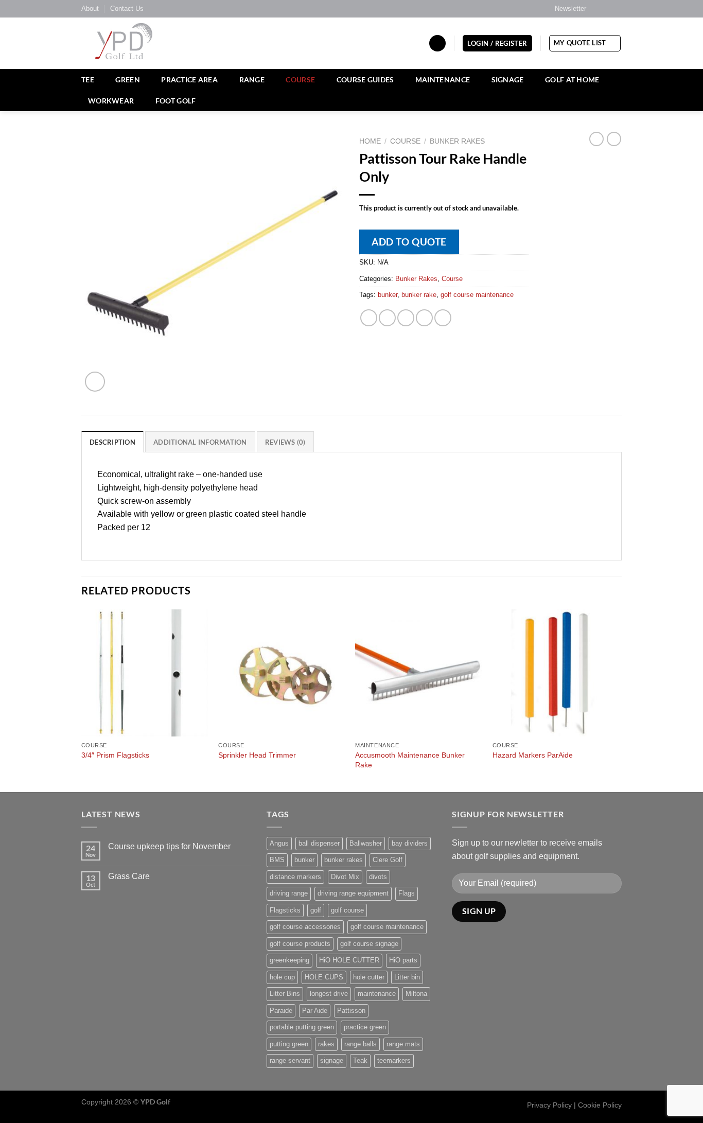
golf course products (300, 943)
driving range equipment (353, 893)
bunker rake (418, 295)
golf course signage (369, 943)
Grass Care (129, 876)
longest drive (329, 993)
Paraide (281, 1010)
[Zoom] (95, 382)
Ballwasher (365, 843)
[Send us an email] (616, 8)
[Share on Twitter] (387, 317)
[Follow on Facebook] (597, 8)
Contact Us (127, 8)
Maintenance (442, 79)
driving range (289, 893)
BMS (277, 860)
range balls (360, 1044)
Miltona (416, 993)
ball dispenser (319, 843)
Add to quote (409, 242)
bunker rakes (343, 860)
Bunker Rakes (457, 141)
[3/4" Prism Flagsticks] (144, 672)
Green (127, 79)
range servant (290, 1060)
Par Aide (314, 1010)
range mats (403, 1044)
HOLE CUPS (324, 977)
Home (370, 141)
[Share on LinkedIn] (442, 317)
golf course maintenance (477, 295)
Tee (87, 79)
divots (378, 877)
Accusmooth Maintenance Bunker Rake (410, 760)
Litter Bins (285, 993)
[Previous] (82, 699)
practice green (365, 1027)
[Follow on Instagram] (607, 8)
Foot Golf (175, 100)
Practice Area (189, 79)
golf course (347, 910)
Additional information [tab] (200, 442)
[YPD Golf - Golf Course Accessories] (137, 43)
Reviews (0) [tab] (285, 442)
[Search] (437, 43)
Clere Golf (387, 860)
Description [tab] (112, 442)
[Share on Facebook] (368, 317)
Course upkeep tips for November (169, 846)
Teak (360, 1060)
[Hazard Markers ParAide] (556, 672)
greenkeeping (289, 960)
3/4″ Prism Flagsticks (115, 755)
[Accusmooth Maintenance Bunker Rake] (418, 672)
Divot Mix (345, 877)
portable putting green (302, 1027)
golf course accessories (305, 927)
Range (252, 79)
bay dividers (410, 843)
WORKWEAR (111, 100)
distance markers (295, 877)
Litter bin (407, 977)
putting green (289, 1044)
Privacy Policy (549, 1105)
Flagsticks (285, 910)
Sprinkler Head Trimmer (257, 755)
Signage (507, 79)
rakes (326, 1044)
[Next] (618, 699)
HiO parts (403, 960)
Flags (406, 893)
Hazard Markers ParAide (533, 755)
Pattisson (351, 1010)
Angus (279, 843)
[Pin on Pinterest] (424, 317)
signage (331, 1060)
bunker (387, 295)
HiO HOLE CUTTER (349, 960)
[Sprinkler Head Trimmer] (281, 672)
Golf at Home (572, 79)
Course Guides (365, 79)
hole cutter (368, 977)
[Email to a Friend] (405, 317)
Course (300, 79)
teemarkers (394, 1060)
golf (315, 910)
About (90, 8)
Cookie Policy (600, 1105)
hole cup (282, 977)
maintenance (377, 993)
